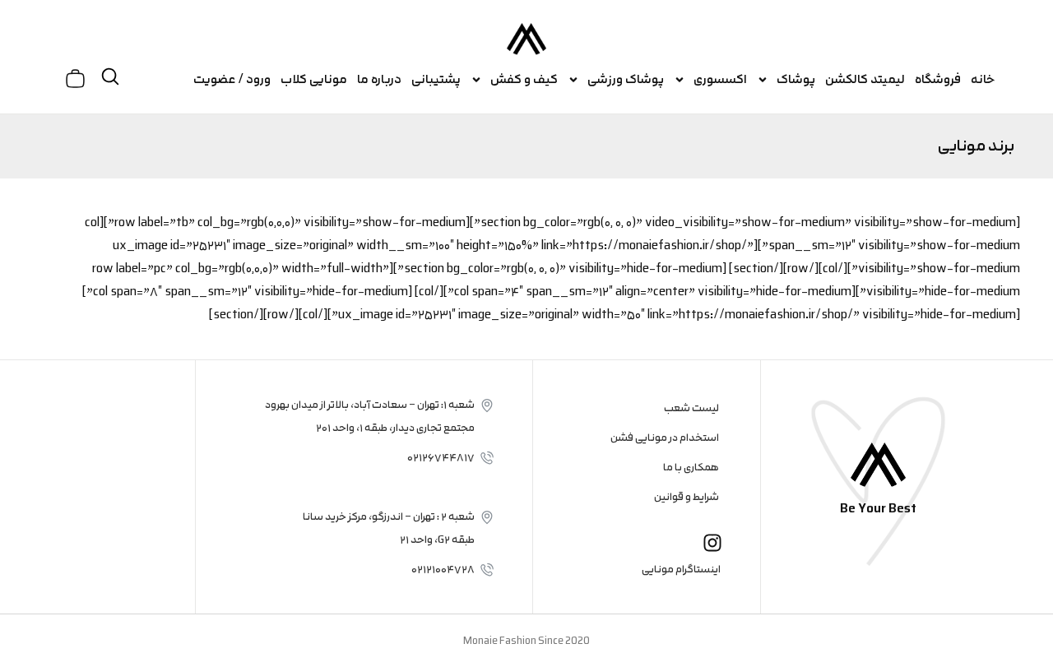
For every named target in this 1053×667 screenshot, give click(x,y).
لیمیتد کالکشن (865, 79)
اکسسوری (720, 79)
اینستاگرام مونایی (681, 569)
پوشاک (796, 79)
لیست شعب (691, 408)
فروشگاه (938, 79)
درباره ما (379, 79)
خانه (983, 79)
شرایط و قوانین (686, 497)
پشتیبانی (436, 79)
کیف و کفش (524, 79)
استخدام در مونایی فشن (664, 437)
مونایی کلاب (314, 79)
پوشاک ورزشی (625, 79)
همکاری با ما (691, 467)
